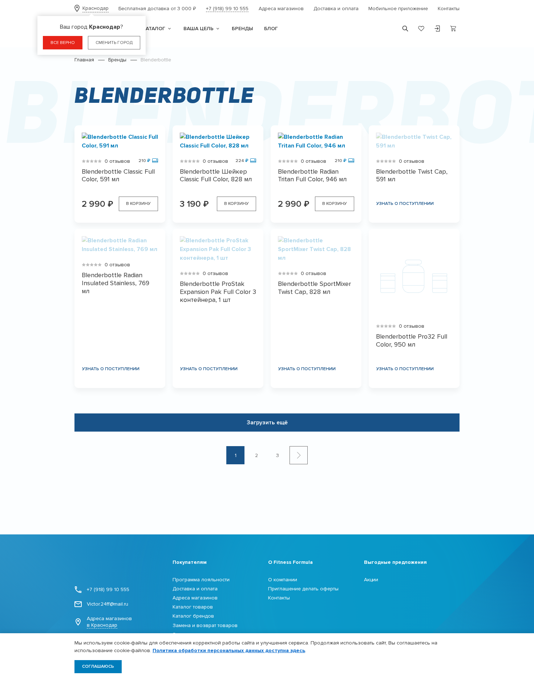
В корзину (138, 203)
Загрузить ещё (267, 422)
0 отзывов (117, 161)
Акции (371, 580)
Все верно (62, 42)
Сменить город (114, 42)
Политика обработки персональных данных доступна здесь (229, 650)
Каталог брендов (193, 616)
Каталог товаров (193, 607)
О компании (282, 580)
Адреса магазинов (281, 8)
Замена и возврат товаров (205, 625)
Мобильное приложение (398, 8)
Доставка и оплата (336, 8)
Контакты (449, 8)
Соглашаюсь (98, 666)
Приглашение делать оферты (303, 589)
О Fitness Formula (290, 562)
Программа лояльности (201, 580)
